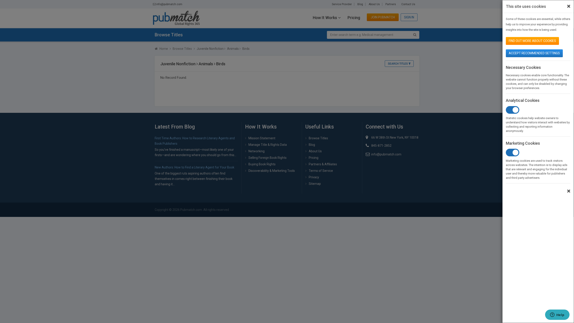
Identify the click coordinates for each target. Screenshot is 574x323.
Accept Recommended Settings (534, 53)
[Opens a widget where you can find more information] (557, 315)
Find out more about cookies (532, 41)
